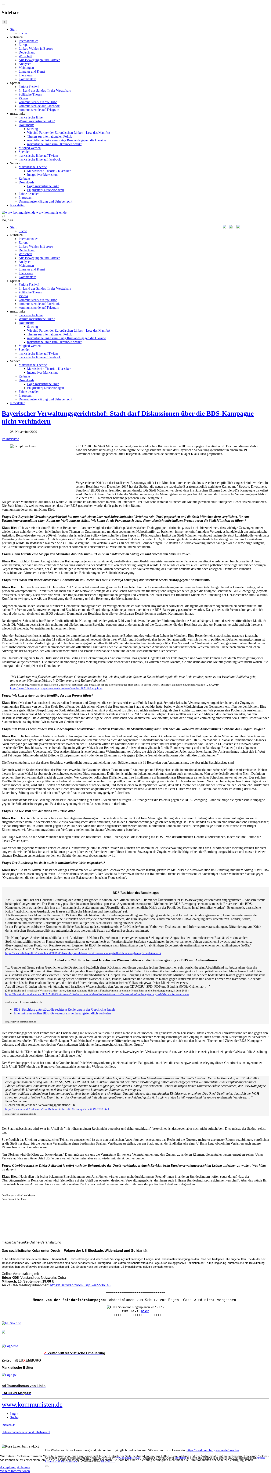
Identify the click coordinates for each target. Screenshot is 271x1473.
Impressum (26, 197)
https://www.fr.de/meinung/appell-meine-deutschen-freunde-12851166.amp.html (56, 688)
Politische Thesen (30, 94)
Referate (24, 178)
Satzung (32, 129)
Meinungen (26, 67)
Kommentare (27, 79)
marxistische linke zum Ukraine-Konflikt (54, 144)
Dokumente (26, 125)
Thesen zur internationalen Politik (49, 136)
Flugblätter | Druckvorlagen (45, 190)
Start (13, 29)
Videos (23, 98)
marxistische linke (31, 117)
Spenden (24, 151)
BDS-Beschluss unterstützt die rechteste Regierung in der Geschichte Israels (64, 1009)
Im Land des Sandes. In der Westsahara (45, 90)
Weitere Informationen (15, 1471)
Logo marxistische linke (43, 186)
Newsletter (17, 205)
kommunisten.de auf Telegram (39, 109)
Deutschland (27, 52)
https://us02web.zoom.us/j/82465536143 (80, 1285)
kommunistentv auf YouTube (38, 102)
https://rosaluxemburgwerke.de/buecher (213, 1450)
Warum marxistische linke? (37, 121)
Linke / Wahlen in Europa (36, 48)
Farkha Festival (29, 87)
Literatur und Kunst (32, 71)
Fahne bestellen (29, 194)
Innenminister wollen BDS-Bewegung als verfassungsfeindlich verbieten (62, 1013)
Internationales (28, 41)
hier (145, 1311)
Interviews (26, 75)
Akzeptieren (8, 1467)
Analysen (25, 64)
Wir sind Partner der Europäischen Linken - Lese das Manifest (68, 132)
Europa (23, 44)
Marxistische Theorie (33, 167)
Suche (23, 33)
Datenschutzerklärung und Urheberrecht (45, 201)
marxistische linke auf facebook (40, 159)
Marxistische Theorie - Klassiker (49, 171)
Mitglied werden (30, 148)
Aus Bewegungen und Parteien (39, 60)
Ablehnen (23, 1467)
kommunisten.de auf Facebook (39, 106)
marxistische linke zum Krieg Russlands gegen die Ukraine (66, 140)
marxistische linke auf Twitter (38, 155)
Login (14, 1413)
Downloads (26, 182)
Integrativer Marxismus (42, 174)
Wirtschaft (25, 56)
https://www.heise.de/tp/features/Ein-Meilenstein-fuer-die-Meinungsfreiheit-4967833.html (57, 1109)
